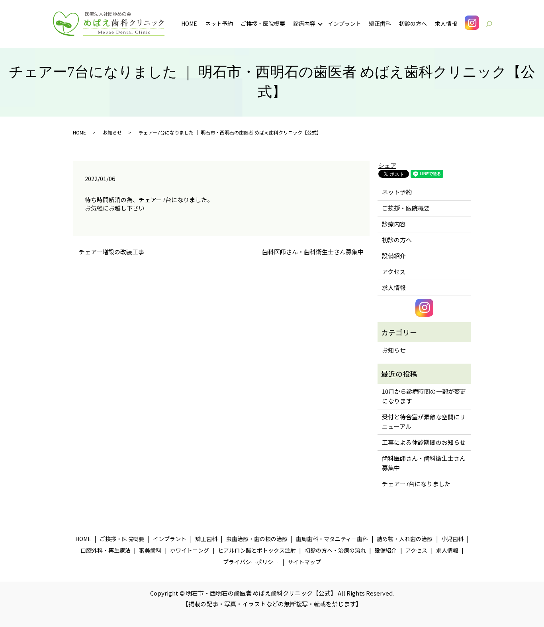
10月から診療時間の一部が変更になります (424, 396)
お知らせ (112, 132)
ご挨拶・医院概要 (263, 23)
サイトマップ (304, 562)
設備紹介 (394, 255)
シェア (387, 165)
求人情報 (446, 23)
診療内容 (304, 23)
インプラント (344, 23)
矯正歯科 (380, 23)
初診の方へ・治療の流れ (335, 550)
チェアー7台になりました (416, 483)
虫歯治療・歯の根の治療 (257, 539)
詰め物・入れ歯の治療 (404, 539)
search (493, 23)
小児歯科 (452, 539)
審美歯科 (150, 550)
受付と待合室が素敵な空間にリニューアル (424, 421)
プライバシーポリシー (251, 562)
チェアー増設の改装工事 (111, 251)
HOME (189, 23)
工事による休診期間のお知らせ (424, 442)
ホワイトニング (189, 550)
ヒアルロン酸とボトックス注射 (257, 550)
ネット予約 (219, 23)
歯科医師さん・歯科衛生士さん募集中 (313, 251)
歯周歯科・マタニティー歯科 (332, 539)
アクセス (393, 271)
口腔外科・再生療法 (105, 550)
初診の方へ (413, 23)
